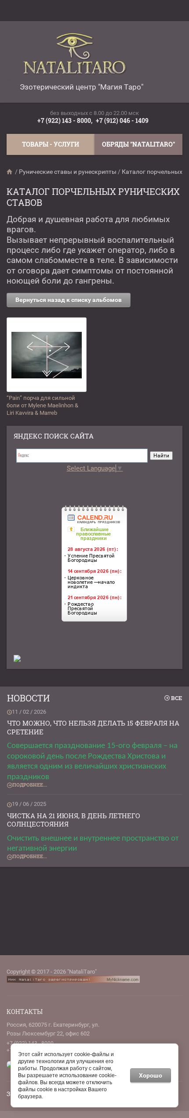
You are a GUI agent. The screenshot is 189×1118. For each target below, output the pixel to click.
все (176, 698)
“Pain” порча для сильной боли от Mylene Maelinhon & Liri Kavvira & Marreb (42, 405)
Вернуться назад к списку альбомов (68, 299)
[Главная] (10, 172)
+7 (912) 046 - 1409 (122, 120)
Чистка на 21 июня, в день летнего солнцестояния (73, 820)
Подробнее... (29, 784)
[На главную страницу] (79, 57)
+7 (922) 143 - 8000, (64, 120)
